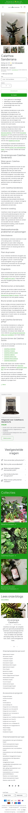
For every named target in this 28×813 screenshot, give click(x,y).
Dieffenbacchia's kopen (9, 665)
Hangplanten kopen (8, 762)
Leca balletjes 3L (7, 705)
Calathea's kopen (8, 658)
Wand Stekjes (6, 727)
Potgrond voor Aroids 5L (10, 711)
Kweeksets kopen (8, 732)
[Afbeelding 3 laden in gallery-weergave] (21, 49)
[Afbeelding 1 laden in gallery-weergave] (7, 49)
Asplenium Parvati (14, 140)
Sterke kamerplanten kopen (11, 744)
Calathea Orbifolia (9, 349)
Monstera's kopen (8, 673)
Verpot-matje (7, 730)
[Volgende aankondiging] (25, 2)
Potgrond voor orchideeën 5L (11, 723)
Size (2, 76)
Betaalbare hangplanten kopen (12, 756)
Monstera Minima (6, 133)
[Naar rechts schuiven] (26, 50)
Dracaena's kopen (8, 663)
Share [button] (4, 384)
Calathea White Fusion (11, 353)
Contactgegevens (21, 811)
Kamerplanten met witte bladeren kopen (12, 753)
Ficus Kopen (6, 669)
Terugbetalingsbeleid (14, 807)
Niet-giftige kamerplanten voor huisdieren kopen (12, 769)
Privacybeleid (23, 807)
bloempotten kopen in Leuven (10, 295)
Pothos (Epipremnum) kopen (11, 675)
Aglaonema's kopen (8, 654)
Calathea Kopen (7, 556)
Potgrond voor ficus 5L (9, 719)
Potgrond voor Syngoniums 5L (11, 725)
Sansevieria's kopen (8, 677)
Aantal (2, 83)
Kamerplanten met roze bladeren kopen (12, 749)
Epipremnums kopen (8, 667)
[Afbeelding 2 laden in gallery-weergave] (14, 49)
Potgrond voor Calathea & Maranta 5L (12, 421)
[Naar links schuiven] (1, 50)
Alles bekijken (5, 599)
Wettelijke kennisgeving (9, 811)
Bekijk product (7, 438)
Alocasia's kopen (8, 656)
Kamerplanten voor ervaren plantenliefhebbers (11, 773)
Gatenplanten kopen (9, 688)
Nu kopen (14, 95)
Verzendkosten (15, 69)
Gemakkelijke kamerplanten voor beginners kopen (12, 765)
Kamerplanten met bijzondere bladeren (11, 759)
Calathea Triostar (9, 351)
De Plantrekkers (9, 805)
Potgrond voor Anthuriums (10, 707)
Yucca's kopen (7, 682)
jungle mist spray (9, 278)
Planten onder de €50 (9, 780)
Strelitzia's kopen (7, 679)
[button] (2, 7)
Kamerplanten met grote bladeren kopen (12, 741)
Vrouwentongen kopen (9, 686)
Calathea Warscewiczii (11, 358)
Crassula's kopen (8, 660)
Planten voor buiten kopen (10, 776)
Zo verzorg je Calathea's (13, 621)
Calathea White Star (10, 356)
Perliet (4, 700)
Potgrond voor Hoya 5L (9, 721)
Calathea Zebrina (9, 355)
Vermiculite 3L (7, 702)
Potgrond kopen (7, 696)
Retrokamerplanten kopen (10, 746)
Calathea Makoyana (10, 360)
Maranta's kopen (7, 524)
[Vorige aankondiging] (2, 2)
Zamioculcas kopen (8, 684)
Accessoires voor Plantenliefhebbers (9, 588)
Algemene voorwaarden (10, 809)
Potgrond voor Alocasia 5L (10, 709)
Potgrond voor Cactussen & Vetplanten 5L (11, 714)
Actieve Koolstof (7, 698)
